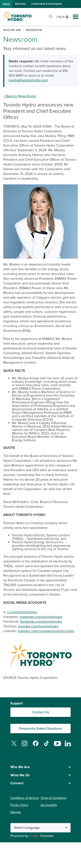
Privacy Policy (19, 805)
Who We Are (20, 767)
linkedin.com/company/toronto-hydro (46, 631)
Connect (16, 783)
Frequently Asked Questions (40, 728)
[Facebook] (35, 746)
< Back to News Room (19, 96)
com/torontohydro (45, 626)
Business (20, 4)
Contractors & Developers (46, 4)
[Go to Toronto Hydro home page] (17, 16)
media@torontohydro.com (28, 80)
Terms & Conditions (54, 798)
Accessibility (49, 805)
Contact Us (40, 712)
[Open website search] (51, 16)
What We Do (20, 775)
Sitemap (15, 812)
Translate (47, 836)
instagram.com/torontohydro (41, 617)
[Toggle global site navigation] (75, 16)
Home (6, 4)
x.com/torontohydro (22, 612)
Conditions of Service (24, 798)
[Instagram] (24, 746)
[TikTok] (46, 746)
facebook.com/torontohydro (41, 621)
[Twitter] (13, 746)
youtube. (24, 626)
